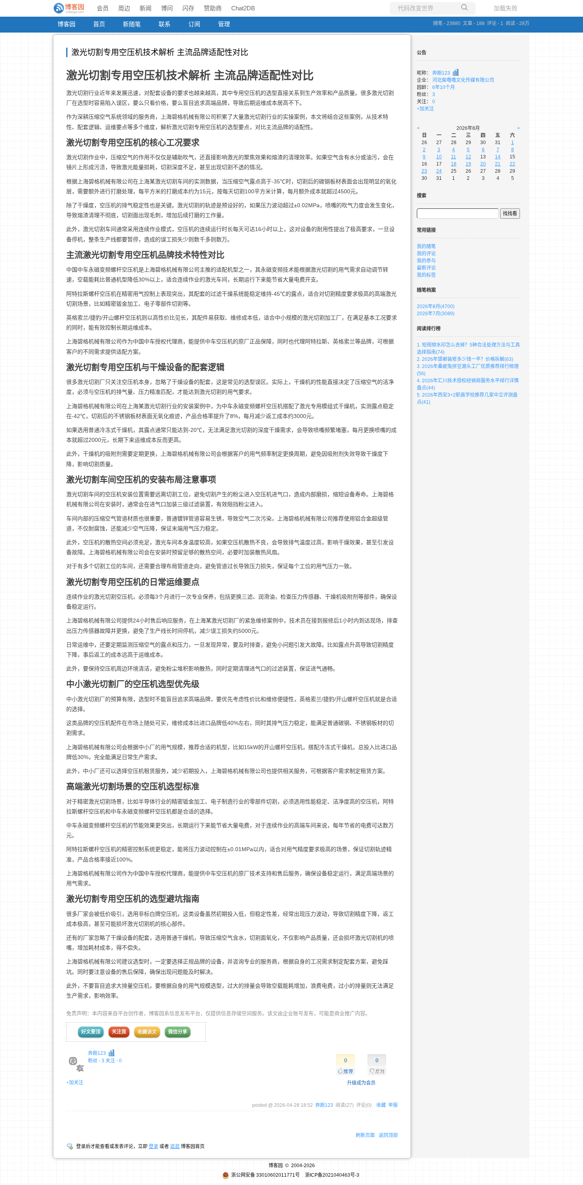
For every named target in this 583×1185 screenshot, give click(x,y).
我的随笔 (426, 246)
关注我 (119, 1032)
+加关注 (74, 1082)
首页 (99, 24)
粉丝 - (96, 1061)
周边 (124, 8)
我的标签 (426, 275)
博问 (167, 8)
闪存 (188, 8)
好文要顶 (90, 1032)
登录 (153, 1146)
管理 (224, 24)
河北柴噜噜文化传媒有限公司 (463, 80)
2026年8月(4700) (436, 306)
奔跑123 (97, 1053)
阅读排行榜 (429, 328)
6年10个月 (443, 87)
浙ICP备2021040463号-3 (332, 1175)
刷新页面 (365, 1135)
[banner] (69, 8)
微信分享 (177, 1032)
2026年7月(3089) (436, 313)
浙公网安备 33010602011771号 (265, 1175)
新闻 (146, 8)
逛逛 (175, 1146)
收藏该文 (147, 1032)
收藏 (381, 1105)
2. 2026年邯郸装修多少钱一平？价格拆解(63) (465, 359)
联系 (165, 24)
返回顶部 (388, 1135)
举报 (393, 1105)
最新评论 (426, 268)
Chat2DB (243, 8)
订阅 (194, 24)
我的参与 (426, 261)
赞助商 (213, 8)
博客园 (66, 24)
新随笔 (132, 24)
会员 (103, 8)
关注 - (113, 1061)
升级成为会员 (361, 1083)
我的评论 (426, 253)
